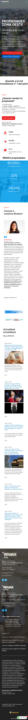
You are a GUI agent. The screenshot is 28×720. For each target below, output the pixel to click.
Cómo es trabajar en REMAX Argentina (14, 645)
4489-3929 (7, 605)
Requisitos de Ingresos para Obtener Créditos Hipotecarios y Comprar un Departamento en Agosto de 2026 (14, 347)
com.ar (13, 603)
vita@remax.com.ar (9, 572)
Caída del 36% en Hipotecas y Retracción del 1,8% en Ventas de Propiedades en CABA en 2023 (14, 427)
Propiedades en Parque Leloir (13, 626)
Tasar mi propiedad (8, 118)
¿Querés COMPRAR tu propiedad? (12, 53)
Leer (6, 375)
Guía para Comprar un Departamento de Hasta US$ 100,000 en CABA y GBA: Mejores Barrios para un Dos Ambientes (13, 516)
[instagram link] (3, 580)
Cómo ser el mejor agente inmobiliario (13, 637)
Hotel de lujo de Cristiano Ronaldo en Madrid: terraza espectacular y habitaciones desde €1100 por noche (13, 386)
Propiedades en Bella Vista (12, 619)
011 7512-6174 (7, 575)
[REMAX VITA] (5, 2)
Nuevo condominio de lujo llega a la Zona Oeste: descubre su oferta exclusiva (13, 487)
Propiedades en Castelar (11, 621)
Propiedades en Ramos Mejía (13, 624)
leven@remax (7, 603)
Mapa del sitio (5, 633)
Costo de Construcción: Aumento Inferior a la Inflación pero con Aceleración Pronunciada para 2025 (14, 451)
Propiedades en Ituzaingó (12, 623)
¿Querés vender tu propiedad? (11, 56)
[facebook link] (6, 580)
